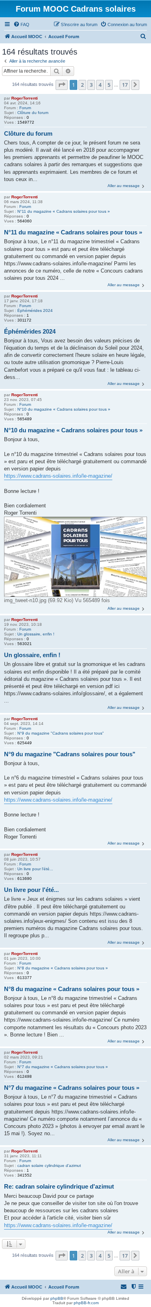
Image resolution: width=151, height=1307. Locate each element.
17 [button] (125, 84)
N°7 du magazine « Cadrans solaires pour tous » (62, 1067)
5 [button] (109, 84)
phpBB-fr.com (86, 1303)
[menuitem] (21, 24)
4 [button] (100, 84)
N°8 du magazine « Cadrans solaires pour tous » (62, 968)
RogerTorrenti (24, 98)
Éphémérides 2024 (35, 310)
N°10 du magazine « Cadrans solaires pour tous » (63, 409)
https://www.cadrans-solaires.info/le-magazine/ (58, 476)
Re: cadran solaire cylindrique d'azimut (59, 1186)
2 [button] (82, 84)
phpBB (56, 1298)
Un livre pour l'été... (35, 869)
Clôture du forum (32, 112)
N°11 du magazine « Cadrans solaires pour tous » (63, 211)
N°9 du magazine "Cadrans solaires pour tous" (60, 733)
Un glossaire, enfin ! (35, 634)
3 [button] (91, 84)
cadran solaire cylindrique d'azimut (49, 1165)
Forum (25, 108)
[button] (62, 85)
